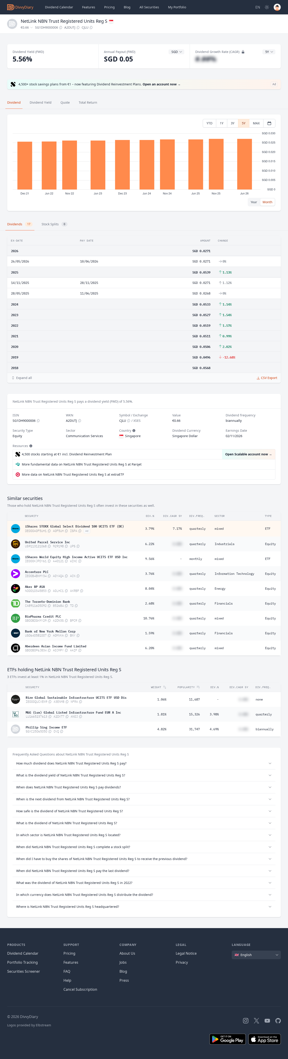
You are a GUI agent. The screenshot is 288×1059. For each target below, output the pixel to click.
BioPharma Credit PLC (43, 616)
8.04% (149, 589)
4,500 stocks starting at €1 (67, 454)
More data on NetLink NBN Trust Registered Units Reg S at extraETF (73, 474)
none (259, 699)
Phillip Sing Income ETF (46, 727)
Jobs (123, 962)
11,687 (194, 699)
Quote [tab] (65, 102)
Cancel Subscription (80, 989)
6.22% (149, 544)
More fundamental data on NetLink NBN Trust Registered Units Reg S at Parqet (82, 464)
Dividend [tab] (14, 102)
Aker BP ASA (35, 586)
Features (88, 7)
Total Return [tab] (88, 102)
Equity (270, 544)
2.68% (149, 603)
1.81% (161, 714)
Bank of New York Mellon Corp (50, 631)
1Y (221, 123)
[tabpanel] (144, 162)
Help (67, 980)
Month (267, 202)
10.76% (148, 618)
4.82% (161, 729)
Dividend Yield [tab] (41, 102)
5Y (243, 123)
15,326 (194, 714)
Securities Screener (23, 971)
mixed (219, 529)
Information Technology (234, 574)
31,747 (194, 729)
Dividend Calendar (59, 7)
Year (254, 202)
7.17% (177, 529)
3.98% (214, 714)
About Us (127, 953)
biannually (265, 729)
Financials (224, 603)
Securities (149, 7)
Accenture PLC (36, 571)
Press (124, 980)
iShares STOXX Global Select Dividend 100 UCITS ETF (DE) (74, 526)
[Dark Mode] (267, 7)
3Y (232, 123)
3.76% (149, 574)
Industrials (224, 544)
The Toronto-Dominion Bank (47, 601)
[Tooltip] (133, 430)
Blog (123, 971)
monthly (195, 559)
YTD (209, 123)
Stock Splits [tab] (53, 224)
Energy (220, 589)
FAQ (66, 971)
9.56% (149, 559)
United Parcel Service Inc (47, 541)
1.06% (161, 699)
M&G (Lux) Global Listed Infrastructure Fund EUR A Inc (73, 712)
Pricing (109, 7)
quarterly (197, 529)
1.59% (149, 633)
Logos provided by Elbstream (29, 1025)
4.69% (214, 729)
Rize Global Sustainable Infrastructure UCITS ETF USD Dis (76, 697)
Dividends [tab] (18, 224)
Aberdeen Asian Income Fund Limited (55, 646)
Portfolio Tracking (22, 962)
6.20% (149, 648)
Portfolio (177, 7)
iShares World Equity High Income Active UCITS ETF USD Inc (76, 556)
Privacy (182, 962)
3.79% (149, 529)
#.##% (205, 59)
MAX (256, 123)
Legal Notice (186, 953)
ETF (267, 529)
